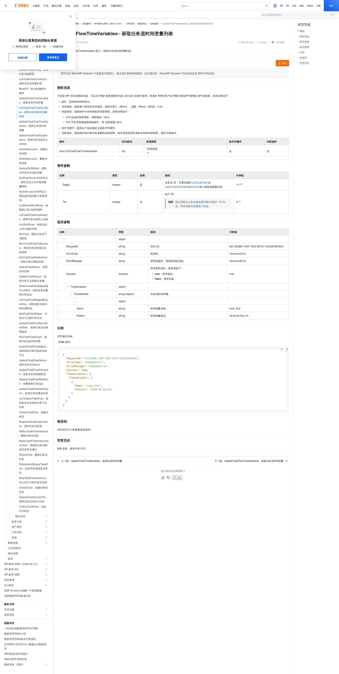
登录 (331, 5)
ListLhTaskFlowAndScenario (181, 186)
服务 (104, 5)
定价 (76, 5)
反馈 (179, 477)
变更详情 (80, 448)
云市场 (86, 5)
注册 (318, 5)
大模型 (36, 5)
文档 (294, 5)
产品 (45, 5)
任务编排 (154, 23)
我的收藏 (280, 42)
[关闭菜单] (5, 5)
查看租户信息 (200, 206)
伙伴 (95, 5)
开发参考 (86, 23)
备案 (301, 5)
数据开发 (142, 23)
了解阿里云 (116, 5)
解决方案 (57, 5)
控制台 (310, 5)
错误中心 (67, 429)
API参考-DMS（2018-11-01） (108, 23)
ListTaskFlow (199, 182)
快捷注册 (23, 57)
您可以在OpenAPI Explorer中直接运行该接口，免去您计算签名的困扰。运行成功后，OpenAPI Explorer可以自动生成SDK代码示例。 (138, 73)
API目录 (131, 23)
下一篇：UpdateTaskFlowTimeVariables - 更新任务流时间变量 (249, 461)
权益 (67, 5)
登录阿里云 (53, 57)
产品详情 (262, 42)
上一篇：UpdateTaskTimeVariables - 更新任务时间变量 (91, 461)
